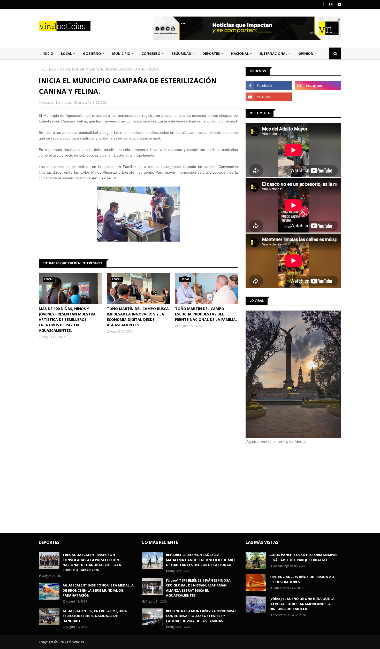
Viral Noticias (74, 642)
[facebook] (323, 4)
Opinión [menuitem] (305, 53)
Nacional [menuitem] (240, 53)
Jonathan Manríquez (57, 102)
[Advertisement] (289, 488)
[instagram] (331, 4)
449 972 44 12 (104, 178)
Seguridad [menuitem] (181, 53)
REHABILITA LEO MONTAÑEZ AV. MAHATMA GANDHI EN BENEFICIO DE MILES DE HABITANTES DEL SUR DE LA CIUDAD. (202, 559)
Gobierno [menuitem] (92, 53)
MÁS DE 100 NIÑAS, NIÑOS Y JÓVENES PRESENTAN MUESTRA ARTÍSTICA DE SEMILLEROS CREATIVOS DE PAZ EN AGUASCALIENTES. (67, 319)
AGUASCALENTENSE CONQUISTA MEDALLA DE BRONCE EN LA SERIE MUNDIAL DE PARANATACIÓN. (98, 590)
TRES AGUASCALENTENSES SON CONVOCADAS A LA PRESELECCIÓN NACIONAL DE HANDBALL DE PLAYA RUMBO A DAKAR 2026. (92, 562)
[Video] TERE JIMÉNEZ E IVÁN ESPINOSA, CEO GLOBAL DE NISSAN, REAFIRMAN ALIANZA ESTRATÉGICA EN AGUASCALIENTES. (199, 588)
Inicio (43, 69)
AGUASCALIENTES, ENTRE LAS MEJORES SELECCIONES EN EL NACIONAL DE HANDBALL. (95, 615)
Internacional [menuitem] (273, 53)
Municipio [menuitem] (121, 53)
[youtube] (338, 4)
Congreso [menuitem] (151, 53)
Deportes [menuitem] (211, 53)
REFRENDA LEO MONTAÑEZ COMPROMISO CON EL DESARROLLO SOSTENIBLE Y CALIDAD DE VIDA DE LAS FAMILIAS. (201, 615)
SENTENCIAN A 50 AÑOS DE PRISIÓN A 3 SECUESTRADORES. (301, 579)
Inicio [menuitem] (48, 53)
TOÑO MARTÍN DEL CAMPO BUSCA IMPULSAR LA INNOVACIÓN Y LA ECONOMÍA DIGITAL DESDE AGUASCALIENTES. (138, 316)
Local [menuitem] (66, 53)
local (52, 69)
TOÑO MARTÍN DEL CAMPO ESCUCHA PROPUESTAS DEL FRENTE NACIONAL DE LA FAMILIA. (206, 314)
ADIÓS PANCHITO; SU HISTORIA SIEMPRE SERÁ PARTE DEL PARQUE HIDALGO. (303, 557)
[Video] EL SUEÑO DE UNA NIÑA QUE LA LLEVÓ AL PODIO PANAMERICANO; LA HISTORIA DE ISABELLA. (302, 603)
